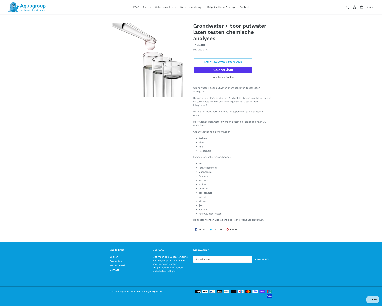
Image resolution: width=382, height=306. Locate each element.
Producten (116, 261)
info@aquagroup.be (153, 291)
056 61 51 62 (136, 291)
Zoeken (114, 256)
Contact (114, 269)
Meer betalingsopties (223, 77)
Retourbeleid (117, 265)
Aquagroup (161, 260)
